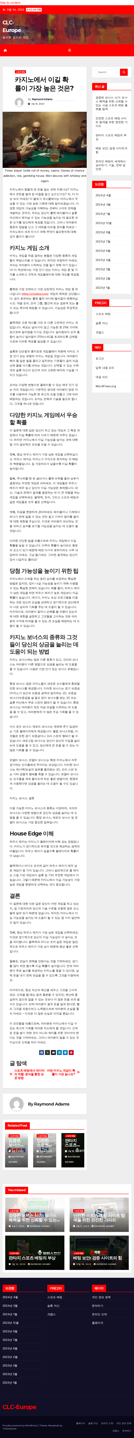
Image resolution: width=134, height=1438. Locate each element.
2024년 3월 (103, 204)
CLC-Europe (19, 1407)
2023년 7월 (103, 241)
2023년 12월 (104, 223)
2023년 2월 (103, 278)
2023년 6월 (103, 250)
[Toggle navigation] (69, 50)
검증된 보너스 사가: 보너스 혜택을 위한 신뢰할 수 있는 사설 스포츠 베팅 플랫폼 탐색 (35, 1220)
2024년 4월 (103, 195)
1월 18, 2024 (19, 1264)
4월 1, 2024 (18, 1226)
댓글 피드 (102, 377)
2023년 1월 (103, 287)
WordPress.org (106, 386)
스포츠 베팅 (20, 72)
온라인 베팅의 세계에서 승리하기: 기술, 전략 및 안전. (111, 165)
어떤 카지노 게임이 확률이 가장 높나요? (61, 1072)
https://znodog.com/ (35, 294)
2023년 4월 (103, 260)
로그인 (100, 358)
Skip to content (10, 2)
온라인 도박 (99, 1314)
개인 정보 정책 (101, 1297)
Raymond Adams (42, 99)
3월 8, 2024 (83, 1226)
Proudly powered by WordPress (20, 1425)
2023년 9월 (103, 232)
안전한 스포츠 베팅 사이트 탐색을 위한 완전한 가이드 (112, 122)
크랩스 (100, 332)
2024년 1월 (103, 213)
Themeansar (9, 1428)
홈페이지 (97, 1323)
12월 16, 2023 (84, 1264)
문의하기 (97, 1305)
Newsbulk (53, 1425)
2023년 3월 (103, 269)
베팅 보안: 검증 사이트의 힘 (97, 1257)
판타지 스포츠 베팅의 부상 (32, 1257)
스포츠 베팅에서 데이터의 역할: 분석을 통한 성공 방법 (29, 1074)
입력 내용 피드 (105, 367)
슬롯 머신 (102, 323)
